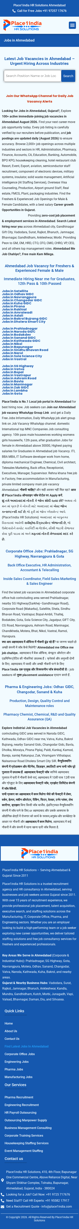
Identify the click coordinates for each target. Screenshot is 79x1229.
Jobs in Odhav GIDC (18, 294)
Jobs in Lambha (15, 390)
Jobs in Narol (12, 353)
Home (9, 1023)
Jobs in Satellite (15, 291)
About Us (11, 1031)
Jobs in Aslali (12, 315)
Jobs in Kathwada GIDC (21, 341)
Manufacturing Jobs (18, 1077)
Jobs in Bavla (13, 381)
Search (68, 76)
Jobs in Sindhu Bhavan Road (25, 350)
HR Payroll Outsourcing (20, 1112)
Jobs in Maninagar (17, 384)
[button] (72, 25)
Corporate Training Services (24, 1135)
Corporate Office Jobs (20, 1054)
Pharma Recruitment (19, 1097)
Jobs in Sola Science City (22, 356)
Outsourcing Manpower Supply (26, 1120)
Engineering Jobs (17, 1062)
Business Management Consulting (28, 1128)
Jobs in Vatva (13, 369)
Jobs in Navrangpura (19, 297)
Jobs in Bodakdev (16, 334)
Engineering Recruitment (22, 1105)
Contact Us (12, 1039)
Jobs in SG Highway (18, 366)
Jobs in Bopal (13, 372)
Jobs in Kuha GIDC (16, 303)
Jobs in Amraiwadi (17, 312)
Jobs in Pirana (13, 306)
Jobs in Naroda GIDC (18, 331)
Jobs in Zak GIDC (15, 387)
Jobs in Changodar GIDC (22, 300)
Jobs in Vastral (14, 359)
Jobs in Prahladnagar (20, 328)
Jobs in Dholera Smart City (23, 321)
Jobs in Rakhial (14, 309)
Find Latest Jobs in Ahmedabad (27, 1046)
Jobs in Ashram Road (19, 378)
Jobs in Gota (12, 393)
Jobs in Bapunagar (17, 347)
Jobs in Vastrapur (16, 375)
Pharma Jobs (14, 1069)
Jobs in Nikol (12, 344)
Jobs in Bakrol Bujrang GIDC (24, 318)
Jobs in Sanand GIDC (19, 338)
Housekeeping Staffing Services (27, 1143)
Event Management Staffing (24, 1151)
